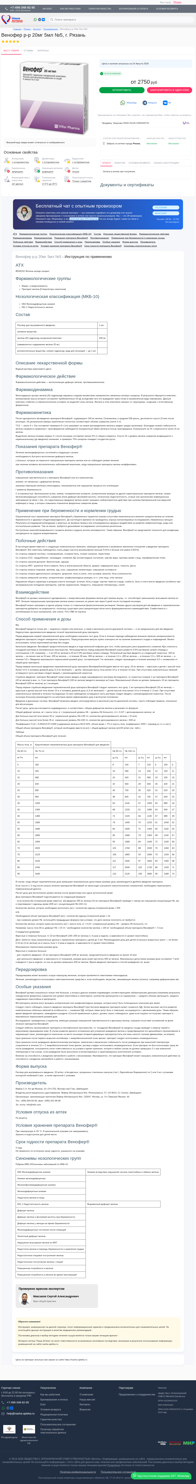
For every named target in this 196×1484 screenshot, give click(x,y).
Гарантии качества (51, 1419)
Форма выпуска (130, 242)
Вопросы (43, 50)
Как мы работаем (50, 1394)
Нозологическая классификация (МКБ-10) (70, 234)
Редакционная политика (54, 1414)
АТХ (15, 234)
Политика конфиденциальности (78, 1472)
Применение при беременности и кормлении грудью (138, 238)
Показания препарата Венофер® (71, 238)
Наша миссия (87, 1399)
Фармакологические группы (33, 234)
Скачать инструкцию (166, 163)
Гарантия (119, 163)
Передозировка (92, 242)
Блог (43, 1404)
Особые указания (111, 242)
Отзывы (28, 50)
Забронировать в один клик (169, 90)
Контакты (85, 1404)
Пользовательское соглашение (58, 1424)
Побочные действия (23, 242)
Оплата (106, 163)
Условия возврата (139, 163)
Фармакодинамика (22, 238)
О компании (86, 1394)
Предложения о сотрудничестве (137, 1394)
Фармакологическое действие (154, 234)
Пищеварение (50, 29)
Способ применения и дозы (68, 242)
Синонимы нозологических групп (140, 246)
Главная (17, 29)
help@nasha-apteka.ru (21, 1413)
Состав (97, 234)
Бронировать (122, 90)
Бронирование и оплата (54, 1399)
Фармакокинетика (43, 238)
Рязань (177, 2)
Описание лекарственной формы (120, 234)
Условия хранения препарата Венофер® (61, 246)
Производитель (148, 242)
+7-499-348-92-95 (18, 1402)
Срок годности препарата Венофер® (103, 246)
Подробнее (113, 1465)
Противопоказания (99, 238)
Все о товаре (11, 50)
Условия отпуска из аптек (25, 246)
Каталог (37, 29)
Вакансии (85, 1409)
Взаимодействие (43, 242)
